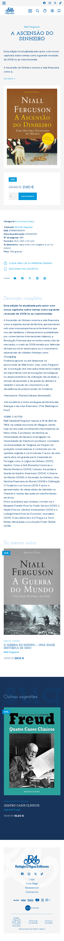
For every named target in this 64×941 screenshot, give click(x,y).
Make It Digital (39, 929)
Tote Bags (32, 883)
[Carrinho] (44, 10)
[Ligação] (9, 10)
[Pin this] (44, 278)
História (16, 641)
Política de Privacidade (33, 922)
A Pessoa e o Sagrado (20, 803)
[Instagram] (50, 3)
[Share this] (22, 278)
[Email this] (15, 278)
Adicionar (27, 196)
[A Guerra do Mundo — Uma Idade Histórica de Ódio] (32, 550)
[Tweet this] (30, 278)
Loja (32, 879)
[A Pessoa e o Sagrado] (32, 709)
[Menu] (30, 11)
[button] (37, 11)
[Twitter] (55, 3)
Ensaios (30, 221)
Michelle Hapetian (24, 227)
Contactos (32, 892)
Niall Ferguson (32, 27)
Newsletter (32, 887)
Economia (20, 221)
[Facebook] (44, 3)
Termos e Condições (49, 922)
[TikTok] (60, 3)
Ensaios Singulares (22, 799)
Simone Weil (11, 807)
